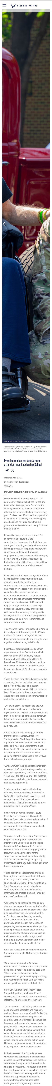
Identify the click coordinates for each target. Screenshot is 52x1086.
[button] (4, 6)
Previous (4, 224)
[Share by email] (12, 470)
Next (47, 224)
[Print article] (7, 470)
